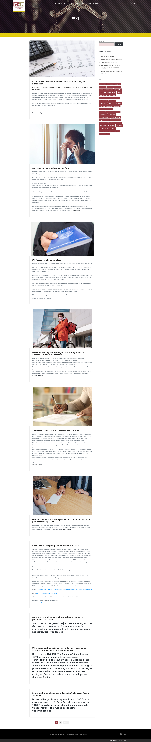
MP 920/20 (118, 103)
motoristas (111, 103)
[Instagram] (134, 4)
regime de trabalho (116, 117)
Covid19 (102, 89)
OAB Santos (116, 106)
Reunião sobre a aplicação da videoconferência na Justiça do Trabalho (60, 694)
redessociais (103, 114)
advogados (102, 86)
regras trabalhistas (115, 120)
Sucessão (113, 122)
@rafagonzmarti (123, 740)
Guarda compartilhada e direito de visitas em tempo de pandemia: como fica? (57, 618)
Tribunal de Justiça (104, 131)
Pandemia (109, 109)
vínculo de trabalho (104, 133)
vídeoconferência (115, 131)
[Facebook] (131, 4)
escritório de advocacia (105, 95)
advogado (117, 84)
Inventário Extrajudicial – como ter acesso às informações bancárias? (58, 82)
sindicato (102, 122)
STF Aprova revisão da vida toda (47, 260)
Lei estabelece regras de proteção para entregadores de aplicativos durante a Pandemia (58, 353)
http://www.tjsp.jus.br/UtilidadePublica (46, 593)
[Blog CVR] (19, 7)
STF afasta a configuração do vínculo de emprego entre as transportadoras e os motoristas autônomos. (59, 649)
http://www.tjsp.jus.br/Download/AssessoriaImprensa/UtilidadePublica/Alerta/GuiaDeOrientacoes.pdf (64, 589)
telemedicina (111, 125)
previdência (116, 111)
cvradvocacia (109, 89)
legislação (113, 98)
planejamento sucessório (106, 111)
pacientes (102, 109)
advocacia (110, 84)
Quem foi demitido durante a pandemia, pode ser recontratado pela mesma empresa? (61, 520)
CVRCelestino (118, 89)
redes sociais (112, 114)
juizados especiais (104, 98)
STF (108, 122)
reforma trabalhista (104, 117)
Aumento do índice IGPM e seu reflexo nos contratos (55, 431)
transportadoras (104, 128)
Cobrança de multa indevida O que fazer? (51, 168)
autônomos (110, 86)
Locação (102, 100)
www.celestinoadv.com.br (39, 603)
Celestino (117, 86)
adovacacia (102, 84)
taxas (119, 122)
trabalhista (119, 125)
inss (114, 95)
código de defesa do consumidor (107, 92)
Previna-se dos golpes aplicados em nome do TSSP (55, 545)
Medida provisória (110, 100)
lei (118, 98)
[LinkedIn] (137, 4)
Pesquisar (101, 41)
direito (119, 92)
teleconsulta (103, 125)
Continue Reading (37, 113)
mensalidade (103, 103)
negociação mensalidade (106, 106)
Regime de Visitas (104, 120)
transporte (112, 128)
